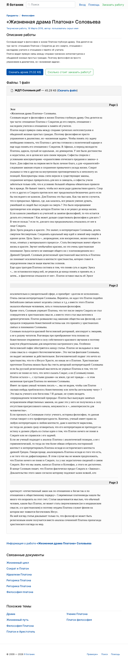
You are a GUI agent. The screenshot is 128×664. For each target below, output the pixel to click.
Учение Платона (77, 614)
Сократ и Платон (17, 568)
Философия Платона (20, 625)
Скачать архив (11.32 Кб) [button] (25, 72)
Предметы (12, 15)
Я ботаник (29, 654)
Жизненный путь (17, 619)
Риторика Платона (18, 580)
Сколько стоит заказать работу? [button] (69, 72)
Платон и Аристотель (20, 631)
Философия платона (19, 592)
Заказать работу (113, 4)
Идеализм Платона (19, 574)
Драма (10, 614)
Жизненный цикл (17, 562)
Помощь (94, 4)
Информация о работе (48, 543)
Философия (28, 15)
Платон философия (79, 619)
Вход (82, 4)
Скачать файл (67, 90)
